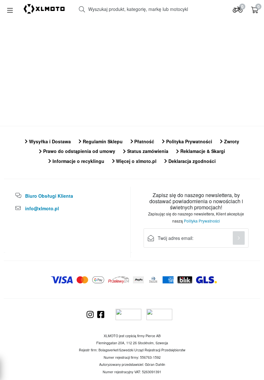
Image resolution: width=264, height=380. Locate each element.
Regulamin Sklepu (102, 141)
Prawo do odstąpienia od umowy (78, 151)
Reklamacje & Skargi (202, 151)
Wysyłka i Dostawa (49, 141)
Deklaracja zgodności (191, 161)
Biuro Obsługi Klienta (49, 196)
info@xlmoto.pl (42, 208)
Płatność (143, 141)
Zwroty (231, 141)
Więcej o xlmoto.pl (135, 161)
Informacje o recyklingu (77, 161)
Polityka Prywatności (188, 141)
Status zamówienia (147, 151)
